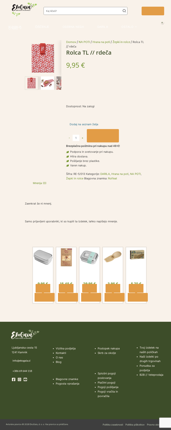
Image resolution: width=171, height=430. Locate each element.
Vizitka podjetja (66, 348)
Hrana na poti (101, 42)
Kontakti (61, 353)
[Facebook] (14, 380)
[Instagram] (19, 380)
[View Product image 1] (31, 83)
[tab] (39, 183)
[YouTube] (25, 380)
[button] (153, 11)
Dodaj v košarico (103, 135)
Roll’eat (112, 178)
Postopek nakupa (109, 348)
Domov (71, 42)
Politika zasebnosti (113, 425)
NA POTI (84, 42)
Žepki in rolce (121, 42)
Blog (58, 362)
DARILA (105, 174)
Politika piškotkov (135, 425)
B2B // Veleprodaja (151, 375)
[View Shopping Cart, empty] (165, 27)
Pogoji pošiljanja (108, 387)
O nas (59, 357)
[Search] (124, 11)
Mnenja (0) (39, 183)
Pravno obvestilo (156, 425)
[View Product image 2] (47, 83)
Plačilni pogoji (106, 383)
